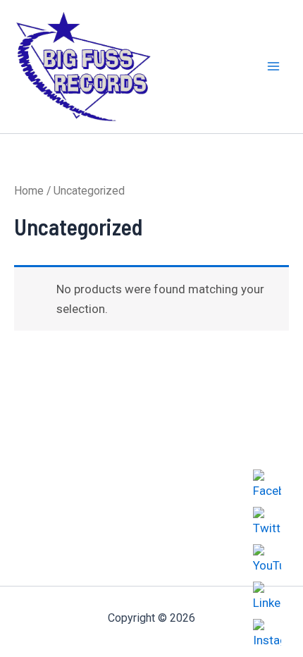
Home (29, 190)
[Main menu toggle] (273, 66)
